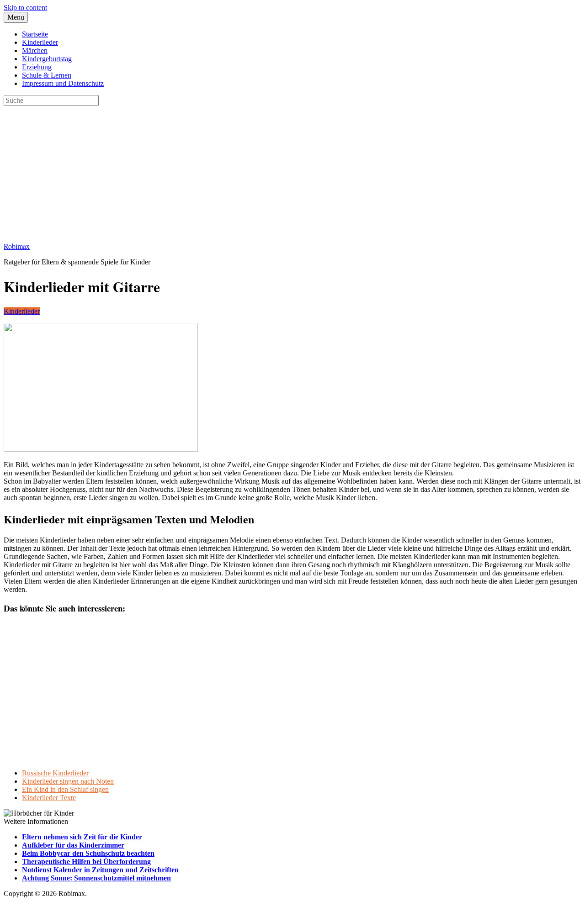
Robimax (17, 246)
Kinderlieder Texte (49, 797)
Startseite (35, 34)
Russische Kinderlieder (55, 773)
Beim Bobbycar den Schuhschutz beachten (88, 853)
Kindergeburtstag (47, 59)
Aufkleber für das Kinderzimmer (73, 845)
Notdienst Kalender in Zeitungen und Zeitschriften (100, 870)
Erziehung (37, 67)
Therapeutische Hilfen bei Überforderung (86, 861)
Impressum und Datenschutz (63, 83)
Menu (15, 17)
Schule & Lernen (46, 75)
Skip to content (25, 7)
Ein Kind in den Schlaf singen (65, 789)
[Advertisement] (278, 170)
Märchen (35, 50)
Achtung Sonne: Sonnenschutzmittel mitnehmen (96, 878)
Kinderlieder (40, 42)
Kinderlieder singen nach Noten (68, 781)
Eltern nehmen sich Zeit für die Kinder (82, 837)
